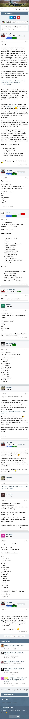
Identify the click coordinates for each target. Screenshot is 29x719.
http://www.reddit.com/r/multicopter (11, 411)
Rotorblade (9, 494)
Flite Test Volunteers (13, 647)
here (2, 620)
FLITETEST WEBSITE (6, 703)
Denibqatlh (9, 534)
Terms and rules (12, 710)
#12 (27, 610)
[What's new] (23, 9)
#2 (27, 178)
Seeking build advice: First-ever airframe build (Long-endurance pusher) (15, 680)
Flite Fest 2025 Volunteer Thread (14, 661)
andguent (9, 387)
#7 (27, 393)
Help (23, 710)
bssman (6, 683)
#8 (27, 450)
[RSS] (6, 712)
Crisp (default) (5, 707)
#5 (27, 311)
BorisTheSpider (7, 663)
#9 (27, 483)
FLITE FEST (14, 703)
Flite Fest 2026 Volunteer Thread (14, 645)
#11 (27, 540)
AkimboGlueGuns (11, 343)
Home (2, 712)
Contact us (3, 710)
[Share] (25, 41)
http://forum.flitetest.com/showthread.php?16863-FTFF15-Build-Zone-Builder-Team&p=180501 (13, 82)
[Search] (27, 9)
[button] (2, 9)
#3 (27, 219)
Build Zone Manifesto (12, 106)
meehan (8, 304)
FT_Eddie (6, 656)
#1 (27, 41)
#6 (27, 349)
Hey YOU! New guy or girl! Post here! (17, 683)
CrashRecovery (10, 289)
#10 (27, 500)
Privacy (19, 710)
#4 (27, 296)
